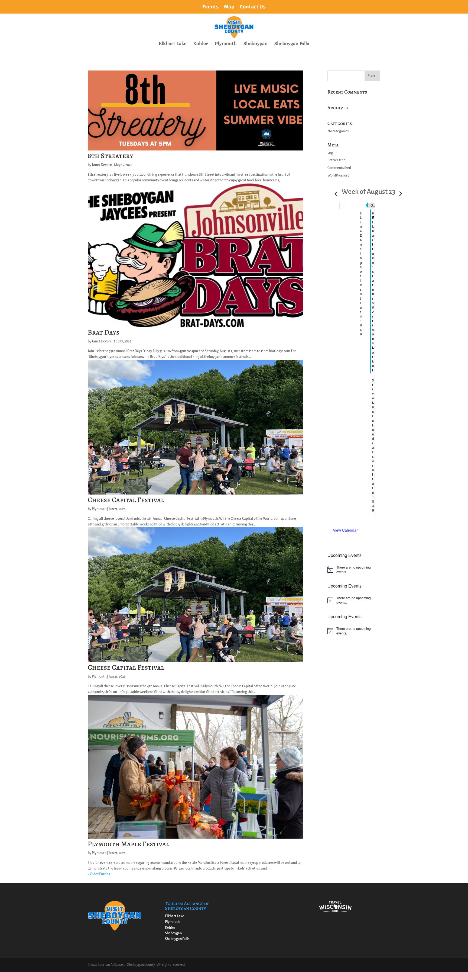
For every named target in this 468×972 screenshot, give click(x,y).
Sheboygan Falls (291, 43)
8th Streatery (110, 156)
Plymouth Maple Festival (128, 844)
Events (210, 8)
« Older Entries (99, 874)
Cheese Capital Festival (126, 500)
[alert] (353, 569)
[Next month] (401, 192)
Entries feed (336, 160)
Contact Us (253, 8)
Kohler (200, 43)
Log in (331, 153)
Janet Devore (102, 165)
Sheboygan (255, 43)
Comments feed (339, 168)
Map (229, 8)
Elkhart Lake (172, 43)
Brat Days (103, 332)
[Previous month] (336, 192)
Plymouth (226, 43)
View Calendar (345, 530)
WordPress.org (338, 175)
